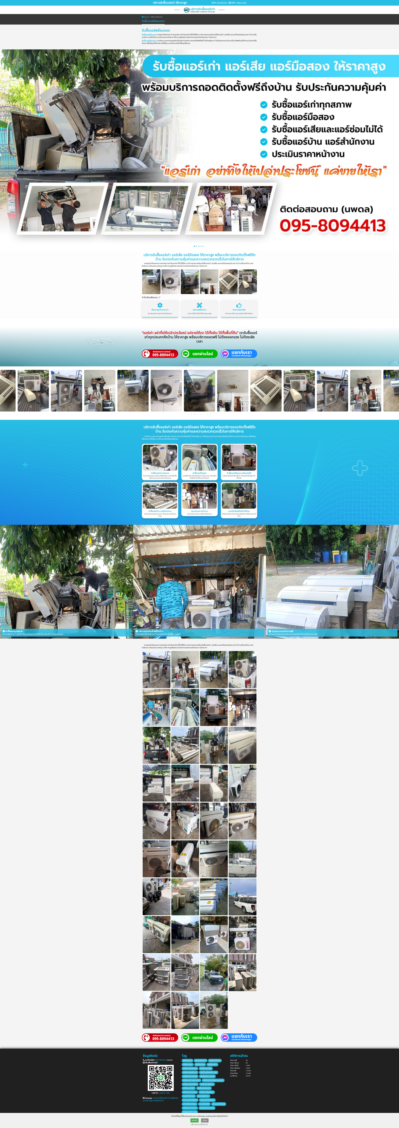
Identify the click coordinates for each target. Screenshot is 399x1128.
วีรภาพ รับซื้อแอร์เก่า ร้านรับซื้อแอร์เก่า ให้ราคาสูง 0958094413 (160, 1099)
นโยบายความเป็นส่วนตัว (199, 1124)
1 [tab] (189, 414)
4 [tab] (198, 414)
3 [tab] (195, 414)
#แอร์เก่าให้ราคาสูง (188, 1096)
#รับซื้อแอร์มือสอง (214, 1060)
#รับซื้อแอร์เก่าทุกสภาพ (190, 1068)
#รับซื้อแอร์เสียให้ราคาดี (190, 1072)
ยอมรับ (194, 1120)
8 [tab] (210, 414)
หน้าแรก (177, 10)
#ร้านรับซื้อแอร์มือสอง (189, 1104)
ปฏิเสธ (205, 1120)
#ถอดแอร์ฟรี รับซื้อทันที (190, 1100)
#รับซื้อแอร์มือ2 (187, 1064)
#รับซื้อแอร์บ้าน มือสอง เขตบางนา (213, 1080)
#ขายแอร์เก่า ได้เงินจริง (207, 1100)
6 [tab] (204, 414)
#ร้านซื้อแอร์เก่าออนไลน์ (207, 1108)
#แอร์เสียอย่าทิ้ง (204, 1104)
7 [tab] (207, 414)
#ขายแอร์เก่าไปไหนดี (219, 1104)
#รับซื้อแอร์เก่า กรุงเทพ (190, 1076)
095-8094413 (222, 2)
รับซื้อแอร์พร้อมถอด (149, 34)
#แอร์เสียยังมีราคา (203, 1096)
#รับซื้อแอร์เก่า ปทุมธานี (207, 1076)
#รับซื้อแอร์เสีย (200, 1064)
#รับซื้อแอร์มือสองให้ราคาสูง (208, 1072)
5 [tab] (201, 414)
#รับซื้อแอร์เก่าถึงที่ (188, 1088)
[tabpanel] (199, 391)
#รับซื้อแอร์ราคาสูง (205, 1068)
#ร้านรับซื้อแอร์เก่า (200, 1060)
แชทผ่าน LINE (241, 2)
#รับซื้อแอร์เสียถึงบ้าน (207, 1084)
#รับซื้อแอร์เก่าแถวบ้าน (189, 1108)
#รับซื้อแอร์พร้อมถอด (204, 1088)
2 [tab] (192, 414)
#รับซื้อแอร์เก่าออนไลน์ (189, 1092)
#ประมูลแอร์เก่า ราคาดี (189, 1112)
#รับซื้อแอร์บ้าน (212, 1064)
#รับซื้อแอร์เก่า (187, 1060)
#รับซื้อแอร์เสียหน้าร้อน (206, 1092)
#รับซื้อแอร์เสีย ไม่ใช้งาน (190, 1084)
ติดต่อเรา (222, 10)
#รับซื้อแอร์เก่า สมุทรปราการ (191, 1080)
